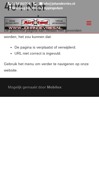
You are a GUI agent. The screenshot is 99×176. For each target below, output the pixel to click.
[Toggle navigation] (89, 23)
